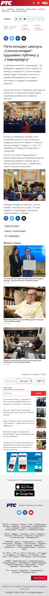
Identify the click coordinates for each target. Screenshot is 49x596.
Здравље (42, 543)
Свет (30, 524)
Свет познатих (30, 543)
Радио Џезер (25, 566)
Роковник (6, 11)
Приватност (7, 586)
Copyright (17, 586)
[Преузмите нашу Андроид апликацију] (24, 493)
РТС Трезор (14, 557)
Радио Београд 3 (10, 563)
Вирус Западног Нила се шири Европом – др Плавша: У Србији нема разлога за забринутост (19, 423)
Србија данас (40, 524)
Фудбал (15, 534)
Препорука (20, 9)
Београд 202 (24, 563)
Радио (8, 561)
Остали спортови (17, 537)
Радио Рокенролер (14, 564)
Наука (19, 545)
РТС (7, 570)
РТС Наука (42, 553)
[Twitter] (12, 38)
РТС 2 (16, 553)
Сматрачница (10, 530)
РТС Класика (34, 555)
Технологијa (7, 543)
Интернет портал (29, 572)
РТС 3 (23, 553)
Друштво (16, 526)
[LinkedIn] (17, 38)
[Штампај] (23, 38)
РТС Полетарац (39, 557)
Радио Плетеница (39, 563)
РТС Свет (31, 553)
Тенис (32, 534)
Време (24, 528)
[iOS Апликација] (24, 462)
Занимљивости (29, 542)
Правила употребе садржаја (34, 586)
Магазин (9, 542)
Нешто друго (32, 9)
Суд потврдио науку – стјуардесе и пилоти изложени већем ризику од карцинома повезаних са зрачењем (17, 401)
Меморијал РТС (33, 537)
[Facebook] (6, 38)
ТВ (4, 553)
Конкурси (16, 572)
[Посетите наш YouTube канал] (31, 512)
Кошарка (24, 534)
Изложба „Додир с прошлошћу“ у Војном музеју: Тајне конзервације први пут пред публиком (18, 434)
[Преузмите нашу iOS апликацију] (24, 487)
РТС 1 (8, 553)
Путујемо (18, 543)
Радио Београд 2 (12, 226)
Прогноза (10, 381)
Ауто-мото (39, 536)
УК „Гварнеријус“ (12, 236)
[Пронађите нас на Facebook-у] (25, 512)
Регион (23, 524)
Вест (3, 9)
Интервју (10, 9)
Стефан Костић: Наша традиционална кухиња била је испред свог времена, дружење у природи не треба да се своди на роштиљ (18, 446)
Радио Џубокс (30, 564)
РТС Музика (26, 557)
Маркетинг (24, 570)
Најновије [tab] (7, 387)
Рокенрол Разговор (19, 11)
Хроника (6, 526)
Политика (14, 524)
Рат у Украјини (13, 528)
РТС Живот (21, 555)
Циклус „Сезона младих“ (15, 231)
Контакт (14, 570)
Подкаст (21, 530)
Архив (35, 566)
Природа (28, 545)
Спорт (7, 534)
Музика (40, 542)
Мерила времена (39, 526)
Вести (6, 524)
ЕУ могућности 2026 (36, 530)
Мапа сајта (39, 578)
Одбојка (40, 534)
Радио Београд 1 (20, 561)
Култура (41, 9)
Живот (17, 542)
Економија (26, 526)
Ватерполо (18, 536)
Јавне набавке (36, 570)
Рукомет (8, 536)
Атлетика (29, 536)
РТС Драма (10, 555)
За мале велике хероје (26, 547)
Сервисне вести (35, 528)
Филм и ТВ (11, 545)
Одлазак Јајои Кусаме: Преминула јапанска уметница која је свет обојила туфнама (18, 412)
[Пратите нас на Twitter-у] (19, 512)
